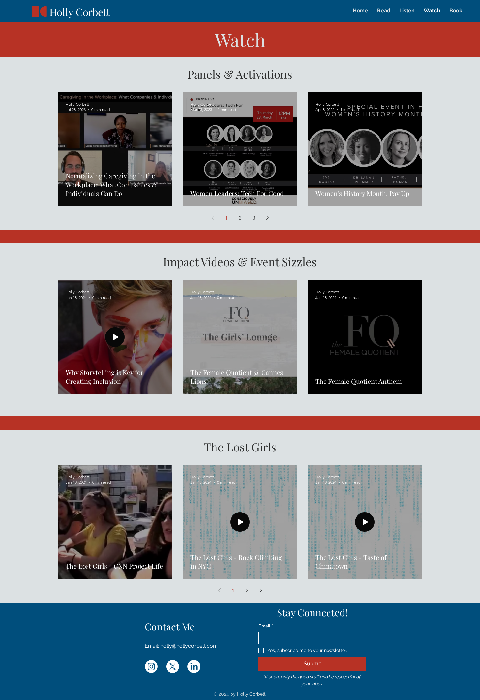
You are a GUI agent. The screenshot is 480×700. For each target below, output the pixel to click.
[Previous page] (212, 217)
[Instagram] (151, 666)
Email (265, 625)
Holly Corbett (79, 12)
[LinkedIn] (193, 666)
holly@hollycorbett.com (189, 646)
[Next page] (267, 217)
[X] (172, 666)
